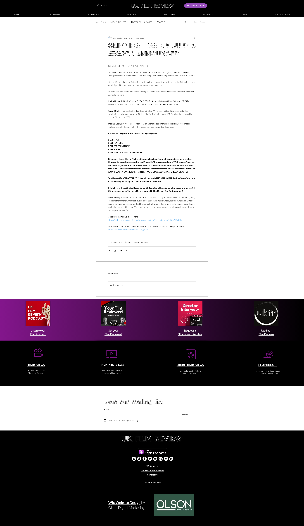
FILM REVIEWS (36, 365)
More (160, 21)
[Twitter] (150, 459)
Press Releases (124, 242)
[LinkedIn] (171, 459)
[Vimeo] (166, 459)
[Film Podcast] (134, 459)
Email (107, 409)
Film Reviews (266, 334)
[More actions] (194, 38)
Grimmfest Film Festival (140, 242)
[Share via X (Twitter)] (115, 250)
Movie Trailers (118, 21)
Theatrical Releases (141, 21)
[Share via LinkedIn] (121, 250)
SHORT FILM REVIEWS (190, 365)
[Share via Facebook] (109, 250)
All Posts (101, 21)
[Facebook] (144, 459)
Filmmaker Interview (190, 334)
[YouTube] (155, 459)
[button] (244, 13)
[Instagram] (161, 459)
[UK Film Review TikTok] (139, 459)
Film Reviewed (113, 334)
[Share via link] (127, 250)
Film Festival (113, 242)
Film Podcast (38, 334)
